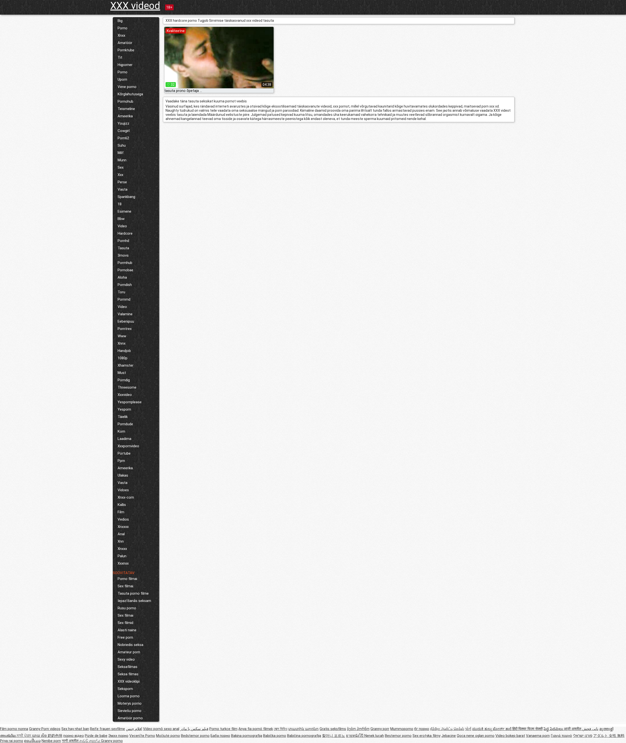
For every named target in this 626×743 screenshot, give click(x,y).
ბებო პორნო (358, 729)
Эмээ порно (118, 735)
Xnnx (121, 343)
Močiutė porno (168, 735)
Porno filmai (127, 579)
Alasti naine (127, 630)
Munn (122, 160)
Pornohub (125, 101)
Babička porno (274, 735)
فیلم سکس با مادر (194, 729)
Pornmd (124, 299)
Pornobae (125, 270)
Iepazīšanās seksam (134, 601)
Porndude (125, 424)
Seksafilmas (127, 667)
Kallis (122, 505)
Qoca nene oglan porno (475, 735)
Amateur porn (129, 652)
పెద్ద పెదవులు (554, 729)
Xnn (121, 541)
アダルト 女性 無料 (609, 735)
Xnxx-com (126, 497)
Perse (122, 182)
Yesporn (124, 409)
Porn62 (123, 138)
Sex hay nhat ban (75, 729)
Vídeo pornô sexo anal (161, 729)
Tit (120, 57)
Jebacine (448, 735)
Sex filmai (125, 586)
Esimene (124, 211)
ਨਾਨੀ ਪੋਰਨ (24, 735)
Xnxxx (122, 548)
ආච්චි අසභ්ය (90, 741)
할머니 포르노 (333, 735)
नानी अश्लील (70, 741)
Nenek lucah (374, 735)
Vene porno (127, 87)
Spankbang (126, 197)
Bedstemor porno (195, 735)
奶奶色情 (55, 735)
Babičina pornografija (304, 735)
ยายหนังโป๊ (355, 735)
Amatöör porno (130, 718)
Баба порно (220, 735)
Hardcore (125, 233)
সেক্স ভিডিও (280, 729)
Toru (121, 292)
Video (122, 226)
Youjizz (123, 123)
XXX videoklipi (129, 681)
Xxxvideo (125, 395)
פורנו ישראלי (582, 735)
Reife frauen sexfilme (107, 729)
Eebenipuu (126, 321)
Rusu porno (127, 608)
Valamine (125, 314)
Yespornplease (130, 402)
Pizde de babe (96, 735)
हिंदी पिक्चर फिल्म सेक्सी (527, 729)
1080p (122, 358)
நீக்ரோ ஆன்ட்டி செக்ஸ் (447, 729)
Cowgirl (124, 131)
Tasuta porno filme (133, 593)
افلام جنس (134, 729)
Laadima (124, 439)
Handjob (124, 351)
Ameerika (125, 116)
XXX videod (135, 5)
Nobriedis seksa (130, 645)
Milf (121, 153)
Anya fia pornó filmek (255, 729)
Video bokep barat (510, 735)
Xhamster (126, 365)
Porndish (125, 285)
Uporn (122, 79)
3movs (123, 255)
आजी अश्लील (573, 729)
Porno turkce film (223, 729)
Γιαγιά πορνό (561, 735)
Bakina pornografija (246, 735)
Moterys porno (130, 703)
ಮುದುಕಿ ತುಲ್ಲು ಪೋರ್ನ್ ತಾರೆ (492, 729)
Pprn (121, 461)
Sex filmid (125, 623)
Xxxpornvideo (128, 446)
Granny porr (379, 729)
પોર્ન (468, 729)
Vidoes (123, 490)
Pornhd (123, 241)
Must (122, 373)
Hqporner (125, 65)
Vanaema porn (538, 735)
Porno (122, 28)
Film (121, 512)
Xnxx (121, 35)
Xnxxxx (123, 526)
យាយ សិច (40, 735)
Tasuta (123, 248)
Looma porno (129, 696)
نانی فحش (590, 729)
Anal (121, 534)
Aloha (122, 277)
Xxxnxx (123, 563)
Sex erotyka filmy (426, 735)
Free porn (125, 637)
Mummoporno (401, 729)
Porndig (124, 380)
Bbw (121, 219)
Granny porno (112, 741)
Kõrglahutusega (130, 94)
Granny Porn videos (44, 729)
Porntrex (125, 329)
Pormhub (125, 263)
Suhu (122, 145)
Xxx (120, 175)
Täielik (123, 417)
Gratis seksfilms (333, 729)
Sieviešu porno (129, 711)
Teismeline (126, 109)
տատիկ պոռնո (303, 729)
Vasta (122, 189)
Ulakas (123, 475)
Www (122, 336)
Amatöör (125, 43)
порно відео (73, 735)
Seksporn (125, 689)
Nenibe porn (51, 741)
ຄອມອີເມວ (32, 741)
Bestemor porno (398, 735)
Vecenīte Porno (142, 735)
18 (120, 204)
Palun (122, 556)
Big (120, 21)
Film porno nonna (14, 729)
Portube (124, 453)
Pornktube (126, 50)
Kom (121, 431)
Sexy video (126, 659)
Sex (120, 167)
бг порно (421, 729)
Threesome (127, 387)
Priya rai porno (11, 741)
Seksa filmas (128, 674)
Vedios (123, 519)
